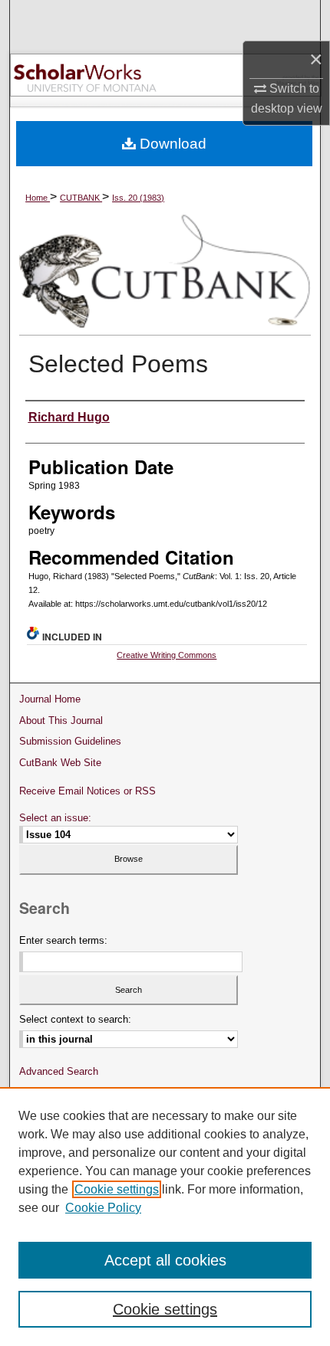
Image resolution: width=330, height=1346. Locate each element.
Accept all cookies (165, 1260)
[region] (165, 1216)
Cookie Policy (103, 1207)
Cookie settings (116, 1189)
